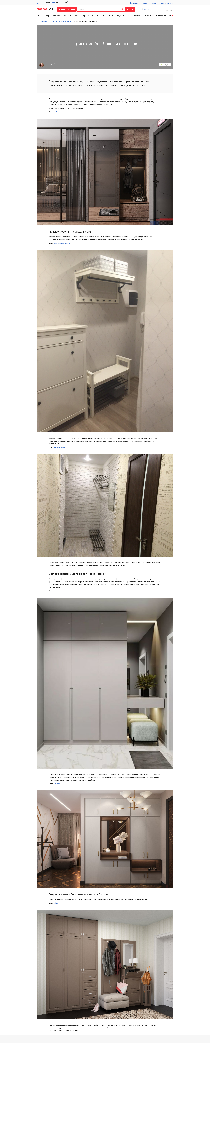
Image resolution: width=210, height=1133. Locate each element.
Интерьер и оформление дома (60, 21)
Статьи (153, 3)
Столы (95, 16)
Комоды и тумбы (116, 16)
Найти (130, 9)
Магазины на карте (166, 3)
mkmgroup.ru (59, 591)
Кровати (67, 16)
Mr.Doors (57, 784)
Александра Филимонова (54, 64)
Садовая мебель (134, 16)
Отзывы (144, 3)
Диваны (77, 16)
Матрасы (57, 16)
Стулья (104, 16)
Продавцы (134, 3)
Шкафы (47, 16)
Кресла (86, 16)
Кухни (39, 16)
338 (53, 2)
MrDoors (57, 112)
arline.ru (56, 903)
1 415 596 (38, 3)
